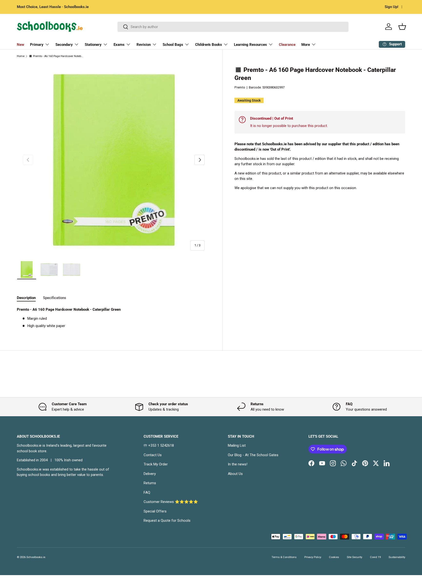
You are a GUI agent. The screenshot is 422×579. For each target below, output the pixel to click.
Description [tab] (26, 298)
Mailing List (237, 445)
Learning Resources (250, 44)
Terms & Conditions (284, 557)
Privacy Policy (312, 557)
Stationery (93, 44)
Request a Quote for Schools (167, 520)
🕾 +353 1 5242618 (159, 445)
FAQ (147, 492)
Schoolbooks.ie (35, 557)
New (20, 44)
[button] (402, 26)
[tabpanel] (114, 318)
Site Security (354, 557)
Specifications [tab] (54, 298)
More (305, 44)
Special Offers (155, 511)
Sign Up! (391, 7)
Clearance (287, 44)
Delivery (150, 474)
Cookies (334, 557)
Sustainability (397, 557)
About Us (235, 474)
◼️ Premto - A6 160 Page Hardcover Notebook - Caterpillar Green (56, 56)
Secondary (64, 44)
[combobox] (233, 27)
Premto (239, 87)
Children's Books (208, 44)
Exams (119, 44)
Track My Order (156, 464)
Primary (36, 44)
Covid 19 (375, 557)
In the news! (237, 464)
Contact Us (153, 455)
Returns (150, 483)
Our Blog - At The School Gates (253, 455)
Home (20, 56)
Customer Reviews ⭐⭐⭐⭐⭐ (171, 502)
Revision (144, 44)
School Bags (173, 44)
